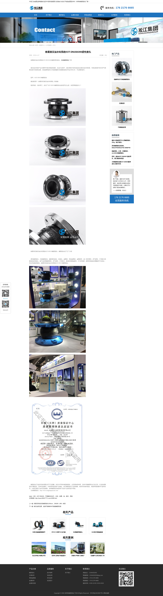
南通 (60, 496)
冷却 (56, 496)
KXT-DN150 (40, 496)
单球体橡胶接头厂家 (71, 593)
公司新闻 (48, 45)
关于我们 (49, 15)
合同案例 (114, 15)
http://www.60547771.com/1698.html (46, 498)
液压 (67, 496)
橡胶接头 (62, 15)
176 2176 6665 (125, 7)
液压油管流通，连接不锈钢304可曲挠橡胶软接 (47, 506)
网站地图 (106, 593)
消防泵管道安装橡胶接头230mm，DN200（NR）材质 (50, 503)
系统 (71, 496)
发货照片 (49, 580)
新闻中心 (101, 15)
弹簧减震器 (88, 15)
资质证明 (49, 575)
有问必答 (49, 578)
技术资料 (49, 572)
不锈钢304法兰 (49, 496)
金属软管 (31, 580)
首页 (35, 15)
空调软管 (31, 575)
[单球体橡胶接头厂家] (36, 7)
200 (34, 496)
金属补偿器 (75, 15)
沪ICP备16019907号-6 (96, 593)
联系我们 (127, 15)
